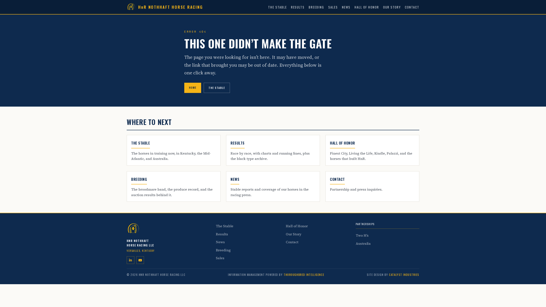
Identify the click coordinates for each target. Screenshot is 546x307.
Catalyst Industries (404, 274)
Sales (333, 7)
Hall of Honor (366, 7)
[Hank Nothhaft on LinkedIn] (130, 260)
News (346, 7)
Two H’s (362, 235)
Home (192, 87)
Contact (412, 7)
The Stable (277, 7)
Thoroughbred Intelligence (304, 274)
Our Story (392, 7)
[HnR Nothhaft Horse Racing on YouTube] (140, 260)
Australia (363, 243)
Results (298, 7)
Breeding (316, 7)
